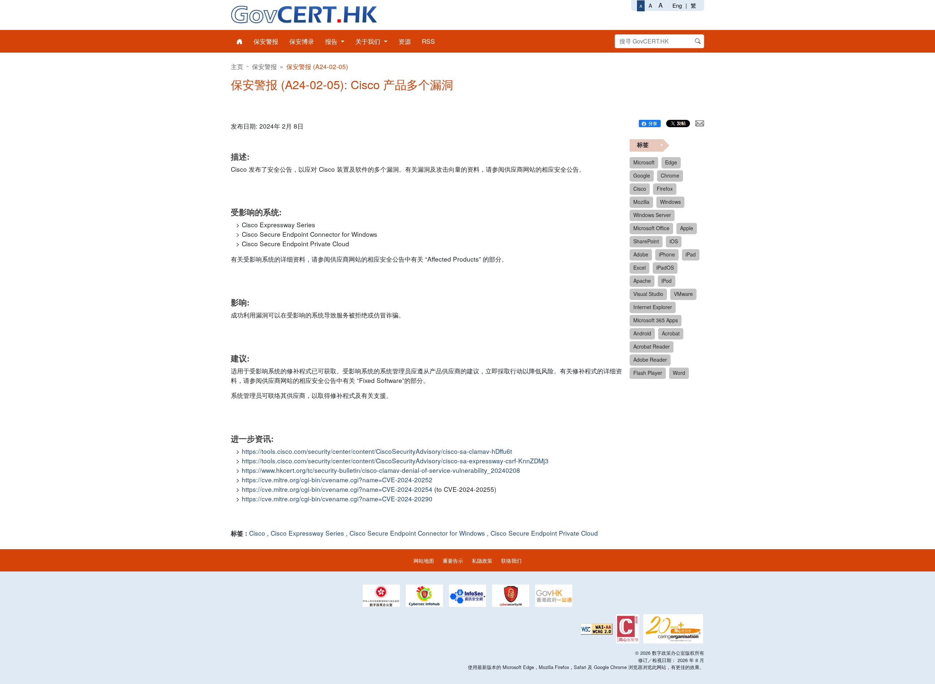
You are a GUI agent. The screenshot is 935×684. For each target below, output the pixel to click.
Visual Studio (648, 293)
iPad (691, 254)
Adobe (640, 254)
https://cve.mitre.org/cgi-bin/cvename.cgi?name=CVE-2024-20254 (337, 489)
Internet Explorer (652, 307)
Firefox (665, 188)
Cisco (257, 532)
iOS (673, 241)
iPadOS (665, 267)
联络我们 (511, 560)
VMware (683, 293)
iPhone (667, 254)
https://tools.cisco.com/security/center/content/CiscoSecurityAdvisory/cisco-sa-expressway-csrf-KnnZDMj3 (395, 460)
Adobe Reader (650, 359)
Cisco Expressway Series (307, 532)
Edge (671, 162)
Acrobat (671, 333)
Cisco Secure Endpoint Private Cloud (544, 532)
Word (679, 372)
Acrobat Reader (651, 346)
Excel (639, 267)
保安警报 (264, 66)
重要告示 (453, 560)
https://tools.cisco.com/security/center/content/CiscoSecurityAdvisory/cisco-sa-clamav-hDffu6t (377, 451)
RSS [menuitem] (428, 41)
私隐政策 (482, 560)
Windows (670, 201)
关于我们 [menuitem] (368, 41)
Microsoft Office (651, 228)
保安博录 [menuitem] (301, 41)
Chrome (670, 175)
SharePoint (646, 241)
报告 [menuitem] (332, 41)
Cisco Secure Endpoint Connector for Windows (417, 532)
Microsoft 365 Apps (655, 320)
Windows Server (652, 214)
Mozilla (641, 201)
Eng (677, 5)
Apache (642, 280)
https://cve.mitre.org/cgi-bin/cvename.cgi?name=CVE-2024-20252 (337, 479)
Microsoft (643, 162)
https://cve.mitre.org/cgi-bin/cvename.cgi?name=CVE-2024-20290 (337, 498)
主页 (237, 66)
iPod (666, 280)
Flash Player (647, 372)
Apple (686, 228)
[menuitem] (239, 41)
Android (642, 333)
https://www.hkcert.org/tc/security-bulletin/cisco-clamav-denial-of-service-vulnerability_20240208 (381, 470)
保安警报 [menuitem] (265, 41)
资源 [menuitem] (404, 41)
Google (641, 175)
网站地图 (423, 560)
